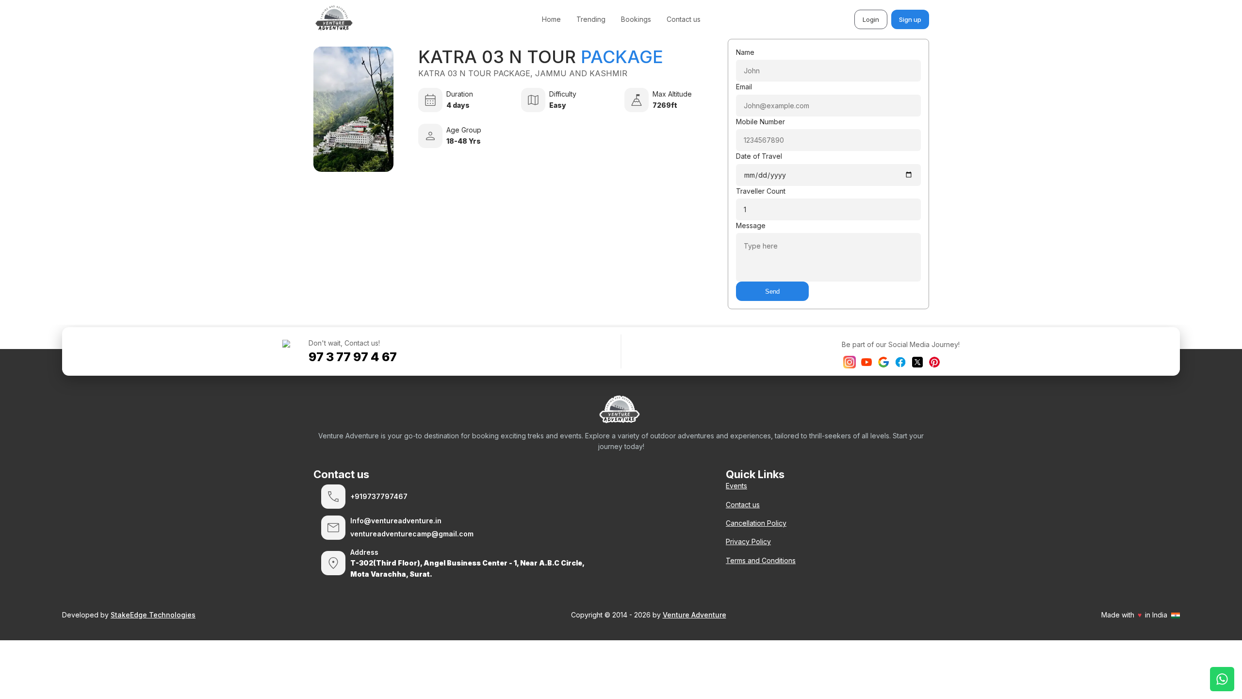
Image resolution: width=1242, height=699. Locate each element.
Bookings (636, 19)
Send (772, 291)
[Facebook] (900, 362)
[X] (917, 362)
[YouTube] (866, 362)
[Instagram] (849, 362)
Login (871, 19)
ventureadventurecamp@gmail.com (412, 534)
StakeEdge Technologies (153, 615)
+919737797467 (379, 496)
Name (745, 52)
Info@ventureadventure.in (395, 520)
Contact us (684, 19)
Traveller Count (760, 191)
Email (744, 87)
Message (751, 225)
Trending (590, 19)
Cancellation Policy (756, 523)
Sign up (910, 19)
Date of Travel (759, 156)
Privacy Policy (748, 541)
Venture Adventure (694, 615)
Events (736, 486)
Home (551, 19)
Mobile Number (760, 121)
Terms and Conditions (761, 560)
